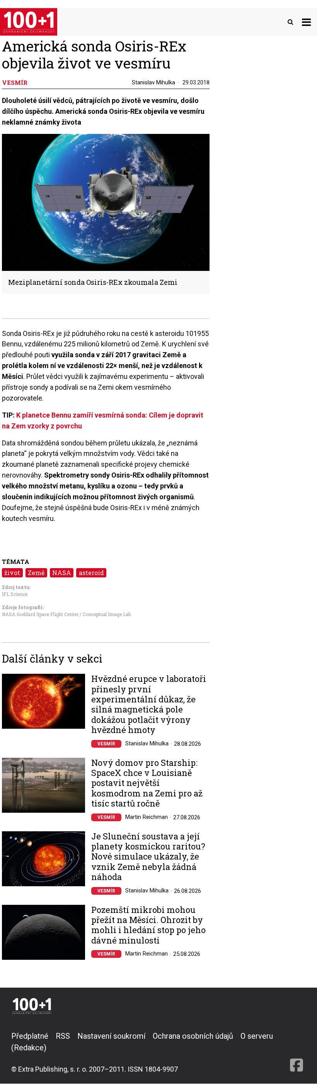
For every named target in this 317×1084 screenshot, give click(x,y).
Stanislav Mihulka (153, 82)
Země (36, 573)
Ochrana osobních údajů (193, 1036)
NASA (61, 573)
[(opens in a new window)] (296, 1052)
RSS (63, 1036)
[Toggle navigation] (306, 22)
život (12, 573)
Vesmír (106, 744)
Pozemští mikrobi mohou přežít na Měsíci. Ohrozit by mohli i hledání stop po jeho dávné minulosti (148, 925)
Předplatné (29, 1036)
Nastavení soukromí (111, 1036)
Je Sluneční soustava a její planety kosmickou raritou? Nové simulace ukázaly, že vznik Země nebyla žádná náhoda (148, 856)
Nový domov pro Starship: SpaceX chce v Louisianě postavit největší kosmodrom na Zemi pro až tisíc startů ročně (147, 783)
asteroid (91, 573)
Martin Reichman (146, 816)
